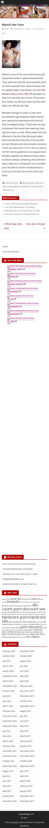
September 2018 (27, 766)
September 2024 (10, 676)
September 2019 (27, 706)
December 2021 (10, 751)
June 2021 (7, 781)
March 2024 (8, 681)
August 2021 (8, 771)
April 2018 (24, 776)
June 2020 (24, 671)
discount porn (29, 183)
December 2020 (10, 801)
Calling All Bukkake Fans (13, 579)
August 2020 (25, 661)
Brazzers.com (7, 605)
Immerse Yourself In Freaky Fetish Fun (19, 584)
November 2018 (27, 756)
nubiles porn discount (21, 624)
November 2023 (10, 686)
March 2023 (8, 706)
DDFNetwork (27, 606)
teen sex (34, 634)
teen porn (26, 634)
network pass (7, 624)
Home (5, 246)
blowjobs (13, 601)
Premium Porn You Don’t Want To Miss (20, 574)
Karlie (6, 28)
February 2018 (26, 786)
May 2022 (7, 736)
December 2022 (10, 716)
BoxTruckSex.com (26, 602)
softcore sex (8, 190)
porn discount (31, 627)
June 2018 (24, 771)
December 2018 (27, 751)
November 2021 (10, 756)
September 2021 (10, 766)
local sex (39, 622)
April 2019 (24, 731)
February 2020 (26, 686)
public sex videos (17, 630)
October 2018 (26, 761)
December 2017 (27, 796)
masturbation (13, 186)
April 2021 (7, 791)
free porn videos (39, 614)
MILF (44, 622)
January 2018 (25, 791)
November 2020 (27, 651)
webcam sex (13, 637)
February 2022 (9, 746)
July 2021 (6, 776)
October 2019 (26, 701)
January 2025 (8, 671)
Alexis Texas (6, 599)
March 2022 (8, 741)
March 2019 (25, 736)
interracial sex (29, 621)
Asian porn (26, 599)
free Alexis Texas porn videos (31, 612)
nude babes (25, 186)
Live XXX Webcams (11, 251)
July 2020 (24, 666)
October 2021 (9, 761)
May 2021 (7, 786)
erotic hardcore (14, 612)
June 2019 (24, 721)
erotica (5, 612)
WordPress (24, 826)
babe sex (35, 598)
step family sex (27, 632)
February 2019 (26, 741)
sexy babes (28, 630)
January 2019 (25, 746)
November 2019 (27, 696)
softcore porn (37, 186)
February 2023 (9, 711)
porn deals (15, 627)
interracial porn (15, 621)
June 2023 (7, 701)
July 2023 (6, 696)
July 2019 (24, 716)
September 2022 (10, 726)
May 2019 (24, 726)
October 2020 (26, 656)
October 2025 (9, 656)
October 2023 (9, 691)
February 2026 (9, 651)
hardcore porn (15, 617)
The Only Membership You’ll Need (17, 569)
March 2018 (25, 781)
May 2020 (24, 676)
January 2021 (8, 796)
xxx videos (32, 637)
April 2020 (24, 681)
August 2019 (25, 711)
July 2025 (6, 661)
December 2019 (27, 691)
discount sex (34, 608)
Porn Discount (11, 183)
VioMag (14, 822)
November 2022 (10, 721)
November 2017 (27, 801)
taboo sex (38, 632)
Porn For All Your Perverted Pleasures (19, 564)
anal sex (16, 599)
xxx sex (22, 637)
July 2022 (6, 731)
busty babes (18, 606)
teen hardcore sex (11, 634)
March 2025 (8, 666)
